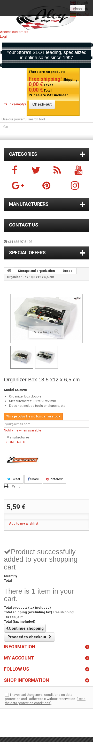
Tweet (15, 479)
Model (9, 390)
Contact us (23, 225)
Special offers (27, 252)
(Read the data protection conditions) (45, 701)
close (77, 8)
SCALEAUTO (15, 442)
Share (34, 479)
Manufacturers (29, 204)
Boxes (67, 271)
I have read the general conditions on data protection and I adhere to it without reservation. (40, 697)
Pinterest (56, 479)
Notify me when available (22, 430)
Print (16, 486)
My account (19, 658)
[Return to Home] (9, 270)
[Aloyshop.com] (46, 18)
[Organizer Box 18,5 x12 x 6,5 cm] (21, 357)
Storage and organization (36, 271)
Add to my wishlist (23, 523)
